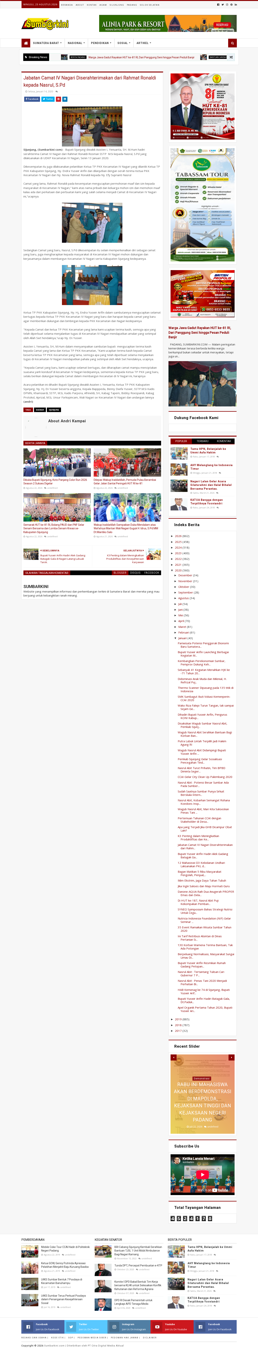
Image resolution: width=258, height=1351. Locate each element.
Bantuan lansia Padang (186, 57)
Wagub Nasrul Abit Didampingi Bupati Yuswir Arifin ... (202, 751)
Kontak (92, 5)
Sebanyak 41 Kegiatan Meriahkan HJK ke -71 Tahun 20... (204, 671)
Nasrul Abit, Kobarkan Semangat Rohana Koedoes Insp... (204, 801)
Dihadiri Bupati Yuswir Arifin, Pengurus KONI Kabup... (202, 716)
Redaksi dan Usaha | (34, 1338)
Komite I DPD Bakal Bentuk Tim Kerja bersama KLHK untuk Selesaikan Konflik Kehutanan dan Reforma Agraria (137, 1285)
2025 (178, 542)
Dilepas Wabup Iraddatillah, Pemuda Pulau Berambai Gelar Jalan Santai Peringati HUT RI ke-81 (125, 481)
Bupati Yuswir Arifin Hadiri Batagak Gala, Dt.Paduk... (204, 1000)
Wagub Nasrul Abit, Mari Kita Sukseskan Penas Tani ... (203, 810)
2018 (178, 1025)
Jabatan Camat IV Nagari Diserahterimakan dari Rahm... (205, 846)
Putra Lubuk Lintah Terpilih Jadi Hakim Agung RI (202, 742)
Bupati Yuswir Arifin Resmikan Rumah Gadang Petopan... (202, 964)
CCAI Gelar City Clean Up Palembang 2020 (205, 777)
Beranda (67, 5)
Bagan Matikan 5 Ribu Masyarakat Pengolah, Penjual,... (199, 873)
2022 (178, 559)
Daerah (40, 409)
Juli (180, 604)
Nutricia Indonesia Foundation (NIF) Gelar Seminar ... (204, 920)
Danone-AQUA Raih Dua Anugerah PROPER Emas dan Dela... (206, 893)
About (80, 5)
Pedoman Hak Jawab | (125, 1338)
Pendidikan (100, 43)
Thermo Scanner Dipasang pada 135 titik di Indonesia (205, 689)
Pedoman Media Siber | (93, 1338)
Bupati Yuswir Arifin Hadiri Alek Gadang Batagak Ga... (203, 855)
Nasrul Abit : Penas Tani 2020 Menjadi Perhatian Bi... (202, 982)
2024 (178, 547)
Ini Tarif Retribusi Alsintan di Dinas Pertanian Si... (200, 937)
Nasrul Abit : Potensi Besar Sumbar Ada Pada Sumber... (203, 784)
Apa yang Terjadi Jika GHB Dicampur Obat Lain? (205, 828)
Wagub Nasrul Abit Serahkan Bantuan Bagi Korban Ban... (205, 734)
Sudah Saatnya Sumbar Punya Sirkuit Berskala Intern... (201, 793)
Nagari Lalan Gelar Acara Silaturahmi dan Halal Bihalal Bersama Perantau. (211, 485)
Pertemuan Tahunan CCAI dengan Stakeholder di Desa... (199, 819)
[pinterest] (231, 4)
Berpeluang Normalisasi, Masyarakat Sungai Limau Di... (206, 955)
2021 (178, 564)
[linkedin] (235, 4)
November (185, 581)
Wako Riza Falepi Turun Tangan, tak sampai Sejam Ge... (206, 707)
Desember (185, 575)
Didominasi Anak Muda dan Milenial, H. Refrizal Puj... (202, 680)
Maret (182, 627)
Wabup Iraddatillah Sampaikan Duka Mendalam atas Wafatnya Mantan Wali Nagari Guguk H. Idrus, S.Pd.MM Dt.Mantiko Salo (126, 528)
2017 (178, 1031)
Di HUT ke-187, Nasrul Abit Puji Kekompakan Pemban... (198, 902)
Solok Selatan (150, 5)
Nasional (75, 43)
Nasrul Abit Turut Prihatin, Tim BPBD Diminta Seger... (201, 769)
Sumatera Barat (46, 43)
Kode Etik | (58, 1338)
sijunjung (54, 409)
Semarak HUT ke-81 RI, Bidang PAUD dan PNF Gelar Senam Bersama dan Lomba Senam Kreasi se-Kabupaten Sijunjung (53, 528)
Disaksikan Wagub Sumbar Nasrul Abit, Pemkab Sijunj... (202, 725)
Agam (103, 5)
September (186, 592)
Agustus (184, 598)
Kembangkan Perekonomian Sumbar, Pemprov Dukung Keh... (201, 662)
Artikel (143, 43)
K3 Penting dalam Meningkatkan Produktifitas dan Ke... (198, 837)
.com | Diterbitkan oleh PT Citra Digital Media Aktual (84, 1345)
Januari (183, 638)
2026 (178, 536)
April (181, 621)
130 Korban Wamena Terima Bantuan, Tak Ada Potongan (205, 946)
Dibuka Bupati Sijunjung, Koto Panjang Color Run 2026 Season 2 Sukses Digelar (55, 481)
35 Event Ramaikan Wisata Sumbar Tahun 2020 (204, 929)
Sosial (122, 43)
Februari (184, 632)
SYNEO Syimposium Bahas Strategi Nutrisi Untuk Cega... (205, 911)
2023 (178, 553)
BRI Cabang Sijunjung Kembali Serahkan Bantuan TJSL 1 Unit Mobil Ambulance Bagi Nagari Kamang (138, 1250)
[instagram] (227, 4)
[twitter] (223, 4)
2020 (178, 570)
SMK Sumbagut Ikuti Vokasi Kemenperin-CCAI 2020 (204, 698)
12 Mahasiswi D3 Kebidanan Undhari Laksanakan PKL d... (201, 864)
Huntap (202, 1078)
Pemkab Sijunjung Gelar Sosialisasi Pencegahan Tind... (200, 760)
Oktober (184, 587)
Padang (132, 5)
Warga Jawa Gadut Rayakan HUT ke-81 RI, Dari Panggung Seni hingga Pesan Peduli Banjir (106, 57)
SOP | (71, 1338)
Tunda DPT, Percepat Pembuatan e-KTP (138, 1265)
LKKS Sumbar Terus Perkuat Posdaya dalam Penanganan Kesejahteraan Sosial (63, 1299)
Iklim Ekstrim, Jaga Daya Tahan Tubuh (202, 880)
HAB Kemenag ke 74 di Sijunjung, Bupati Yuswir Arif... (204, 991)
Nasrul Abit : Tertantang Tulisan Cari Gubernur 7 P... (201, 973)
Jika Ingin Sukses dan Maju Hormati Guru (204, 886)
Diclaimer (150, 1338)
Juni (180, 609)
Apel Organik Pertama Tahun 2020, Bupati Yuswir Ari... (205, 1009)
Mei (181, 615)
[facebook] (218, 4)
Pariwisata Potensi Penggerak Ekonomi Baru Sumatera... (203, 644)
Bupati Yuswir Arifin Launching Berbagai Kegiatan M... (203, 653)
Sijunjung (117, 5)
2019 (178, 1019)
